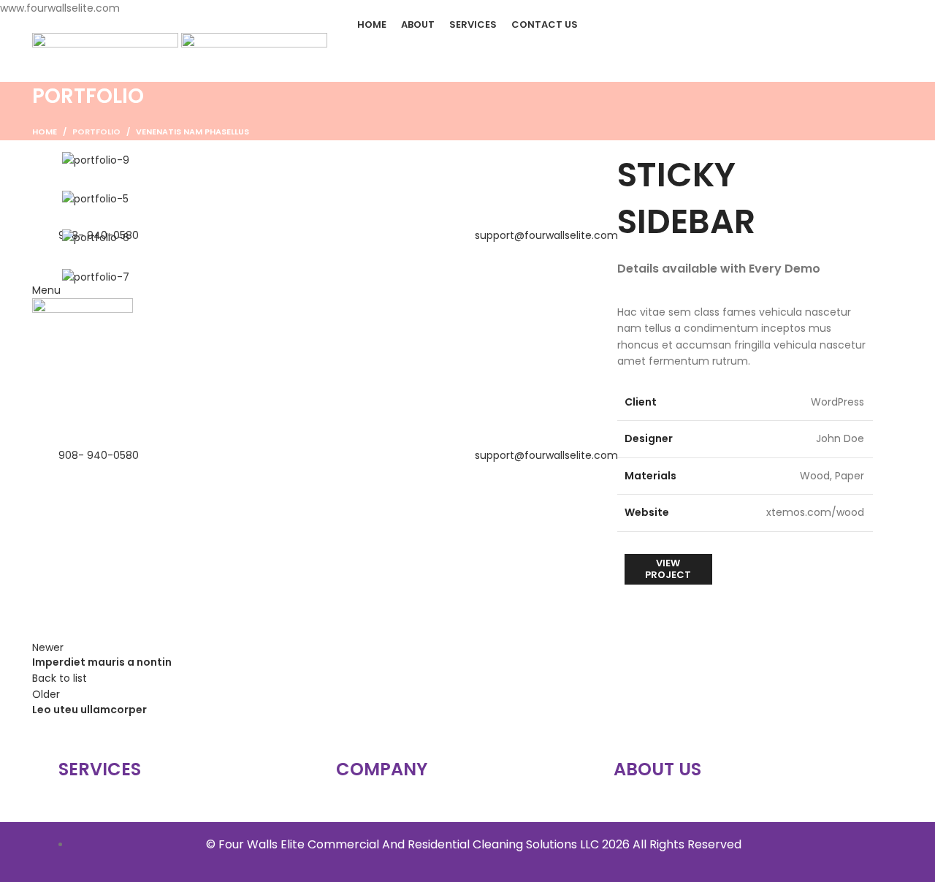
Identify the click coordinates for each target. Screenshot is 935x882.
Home (44, 131)
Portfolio (96, 131)
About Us (657, 769)
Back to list (59, 678)
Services (99, 769)
